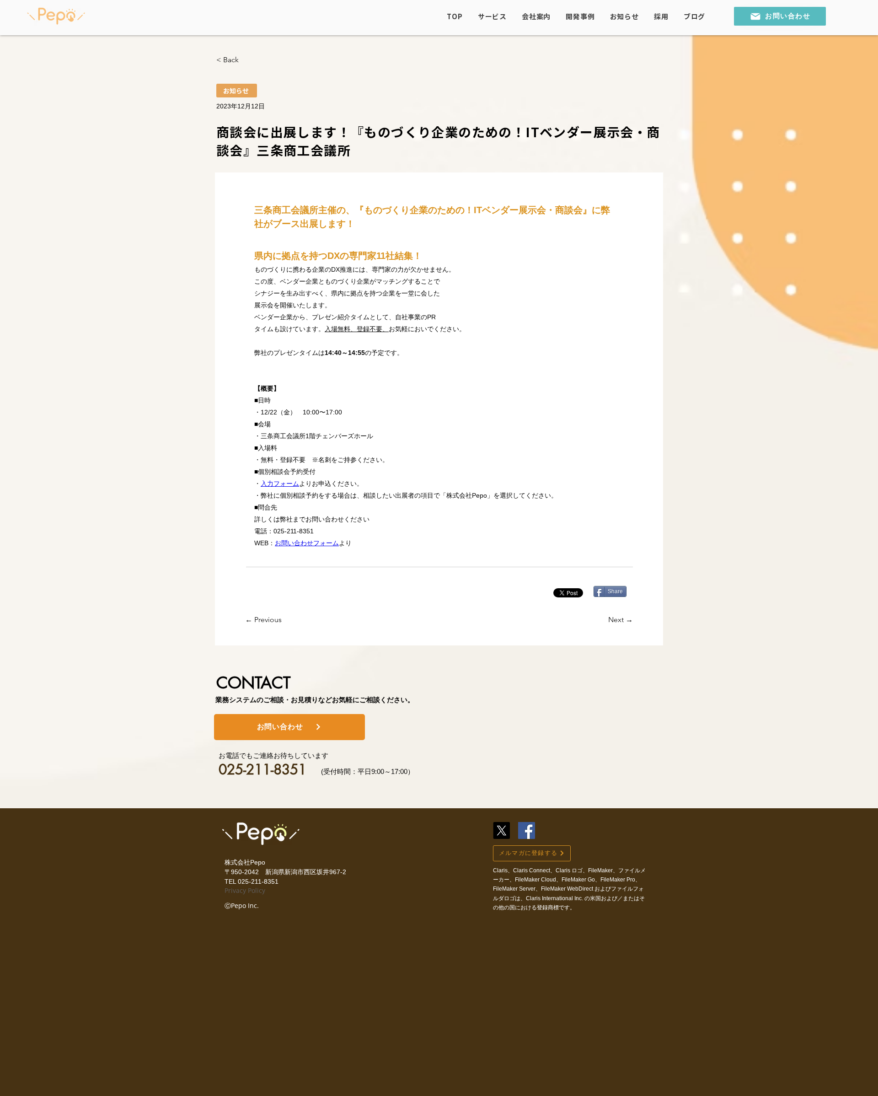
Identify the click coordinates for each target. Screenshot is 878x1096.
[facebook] (526, 830)
